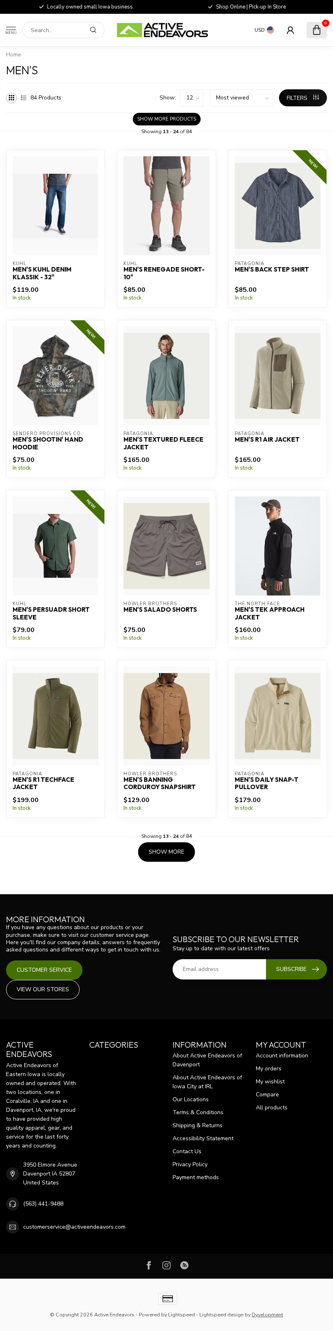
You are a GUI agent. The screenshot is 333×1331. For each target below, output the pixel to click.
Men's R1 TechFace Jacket (43, 783)
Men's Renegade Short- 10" (164, 273)
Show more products (166, 119)
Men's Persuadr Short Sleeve (51, 613)
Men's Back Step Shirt (272, 269)
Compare (267, 1094)
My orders (268, 1068)
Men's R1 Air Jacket (267, 439)
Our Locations (191, 1099)
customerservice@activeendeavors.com (74, 1227)
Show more (166, 852)
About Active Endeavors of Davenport (207, 1060)
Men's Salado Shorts (160, 609)
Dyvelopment (267, 1314)
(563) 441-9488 (43, 1204)
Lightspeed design (221, 1314)
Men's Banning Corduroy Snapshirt (159, 783)
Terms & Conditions (198, 1112)
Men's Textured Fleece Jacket (163, 443)
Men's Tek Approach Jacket (270, 613)
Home (13, 54)
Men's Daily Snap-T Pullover (266, 783)
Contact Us (187, 1151)
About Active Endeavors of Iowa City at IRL (207, 1082)
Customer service (44, 970)
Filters (298, 98)
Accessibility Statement (203, 1138)
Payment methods (196, 1177)
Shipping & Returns (198, 1125)
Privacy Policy (190, 1164)
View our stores (43, 989)
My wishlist (270, 1081)
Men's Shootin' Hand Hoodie (48, 443)
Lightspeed (181, 1314)
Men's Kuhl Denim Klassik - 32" (42, 273)
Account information (282, 1055)
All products (272, 1107)
